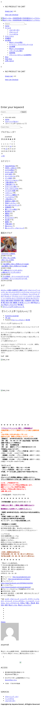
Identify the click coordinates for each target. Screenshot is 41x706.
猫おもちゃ (8, 226)
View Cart (8, 15)
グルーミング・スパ (11, 696)
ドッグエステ (14, 294)
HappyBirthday (10, 166)
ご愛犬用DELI (9, 182)
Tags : (3, 599)
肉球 (32, 302)
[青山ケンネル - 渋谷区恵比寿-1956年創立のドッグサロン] (20, 18)
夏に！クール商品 (11, 209)
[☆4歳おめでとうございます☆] (11, 270)
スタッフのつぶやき (11, 189)
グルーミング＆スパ (11, 121)
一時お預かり (9, 199)
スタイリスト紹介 (11, 186)
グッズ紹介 (8, 178)
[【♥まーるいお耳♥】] (8, 258)
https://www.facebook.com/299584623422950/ (17, 583)
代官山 (3, 300)
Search (24, 112)
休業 (7, 300)
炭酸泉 (15, 302)
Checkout (15, 15)
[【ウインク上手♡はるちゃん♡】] (13, 307)
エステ (25, 290)
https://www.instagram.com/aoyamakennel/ (16, 587)
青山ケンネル (12, 605)
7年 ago (7, 318)
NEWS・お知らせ (11, 168)
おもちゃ (4, 290)
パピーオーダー (10, 701)
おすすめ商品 (9, 170)
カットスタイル (10, 176)
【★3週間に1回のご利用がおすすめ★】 (14, 266)
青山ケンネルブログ (10, 305)
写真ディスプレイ (11, 203)
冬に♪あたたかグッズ (12, 205)
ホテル (28, 298)
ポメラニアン (34, 298)
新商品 (7, 215)
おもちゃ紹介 (9, 172)
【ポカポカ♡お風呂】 (8, 254)
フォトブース (33, 294)
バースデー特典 (10, 191)
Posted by (12, 316)
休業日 (11, 300)
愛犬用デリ (8, 211)
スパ (7, 292)
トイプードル (24, 292)
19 (6, 149)
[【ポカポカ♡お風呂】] (9, 252)
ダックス (12, 292)
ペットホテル (9, 197)
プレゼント (8, 296)
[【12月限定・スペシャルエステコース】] (15, 276)
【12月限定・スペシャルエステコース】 (14, 278)
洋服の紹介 (8, 224)
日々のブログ (9, 218)
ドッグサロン (23, 294)
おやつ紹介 (8, 174)
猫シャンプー (25, 302)
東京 (4, 302)
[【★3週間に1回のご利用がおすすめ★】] (15, 264)
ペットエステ (27, 296)
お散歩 (9, 290)
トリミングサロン (19, 601)
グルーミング (32, 290)
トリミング (33, 292)
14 (10, 146)
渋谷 (10, 302)
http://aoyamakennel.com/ (22, 577)
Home (7, 119)
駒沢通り (21, 305)
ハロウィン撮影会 (11, 195)
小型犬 (33, 300)
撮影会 (7, 213)
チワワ (17, 292)
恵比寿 (33, 603)
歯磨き (7, 222)
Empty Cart (9, 11)
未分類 (7, 220)
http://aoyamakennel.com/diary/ (19, 579)
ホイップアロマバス (18, 298)
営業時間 (8, 207)
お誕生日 (15, 290)
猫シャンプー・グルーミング (14, 228)
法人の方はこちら (11, 680)
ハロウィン (8, 193)
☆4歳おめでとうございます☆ (11, 272)
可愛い (22, 300)
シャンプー (23, 599)
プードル (15, 296)
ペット (20, 296)
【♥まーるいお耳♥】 (7, 260)
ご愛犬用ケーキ (10, 184)
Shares (3, 622)
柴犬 (7, 302)
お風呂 (20, 290)
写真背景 (17, 300)
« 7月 (3, 156)
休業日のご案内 (10, 201)
